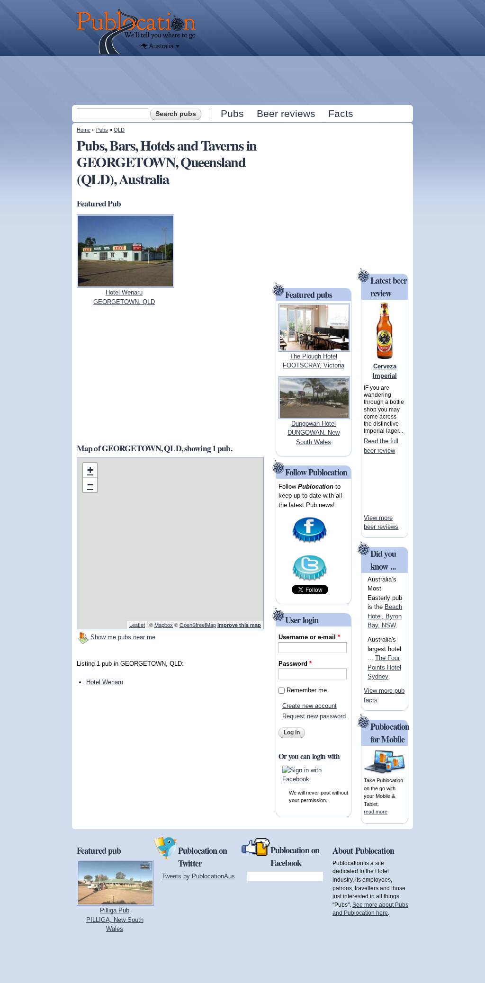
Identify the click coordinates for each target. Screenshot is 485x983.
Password (295, 663)
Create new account (309, 705)
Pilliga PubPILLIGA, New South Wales (115, 919)
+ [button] (90, 470)
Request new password (314, 716)
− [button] (90, 485)
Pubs (232, 113)
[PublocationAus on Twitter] (309, 580)
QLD (119, 130)
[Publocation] (138, 31)
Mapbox (163, 624)
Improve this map (239, 624)
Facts (340, 113)
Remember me (307, 690)
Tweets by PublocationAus (198, 876)
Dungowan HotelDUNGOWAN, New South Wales (313, 433)
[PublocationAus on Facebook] (309, 542)
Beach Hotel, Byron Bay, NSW (385, 616)
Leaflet (137, 624)
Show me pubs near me (122, 637)
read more (375, 811)
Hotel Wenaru (104, 682)
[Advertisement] (243, 80)
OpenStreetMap (198, 624)
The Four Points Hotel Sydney (384, 667)
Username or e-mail (309, 637)
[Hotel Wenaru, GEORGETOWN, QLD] (125, 283)
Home (83, 130)
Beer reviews (286, 113)
